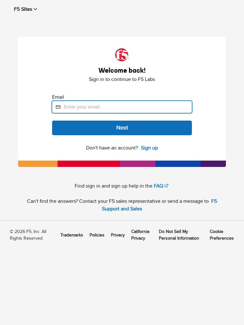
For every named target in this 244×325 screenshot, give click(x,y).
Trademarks (71, 235)
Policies (97, 235)
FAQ (158, 186)
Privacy (118, 235)
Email (58, 97)
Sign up (149, 148)
